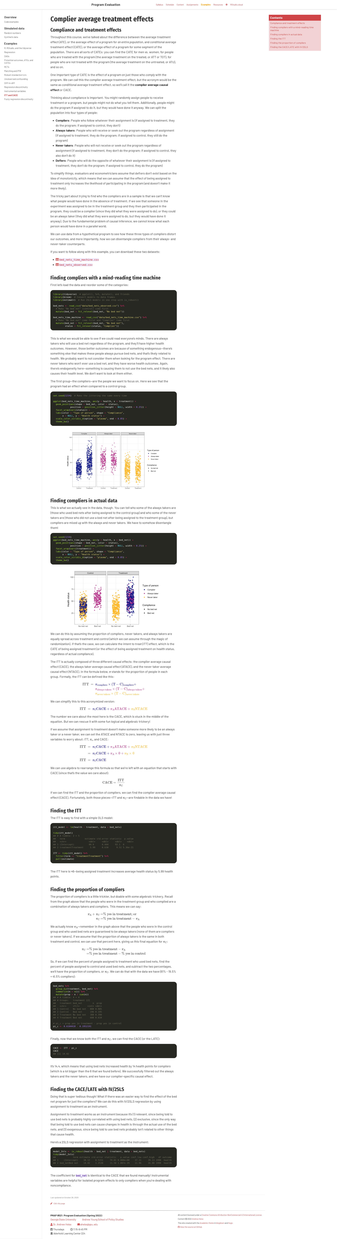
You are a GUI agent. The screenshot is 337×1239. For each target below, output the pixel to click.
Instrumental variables (15, 91)
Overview (10, 17)
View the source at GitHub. (191, 1227)
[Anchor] (123, 29)
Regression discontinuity (16, 87)
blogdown (220, 1223)
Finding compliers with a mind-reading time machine (292, 28)
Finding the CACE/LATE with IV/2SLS (289, 47)
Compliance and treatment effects (287, 23)
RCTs (6, 67)
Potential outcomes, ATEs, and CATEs (18, 61)
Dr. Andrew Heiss (62, 1224)
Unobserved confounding (16, 79)
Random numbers (12, 33)
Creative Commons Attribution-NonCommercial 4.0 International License (232, 1215)
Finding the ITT (278, 38)
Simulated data (14, 28)
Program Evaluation (105, 4)
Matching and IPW (12, 71)
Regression (9, 52)
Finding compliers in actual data (286, 34)
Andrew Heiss (197, 1219)
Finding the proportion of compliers (288, 42)
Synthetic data (11, 37)
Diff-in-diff (9, 83)
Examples (10, 43)
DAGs (6, 56)
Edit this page (59, 1203)
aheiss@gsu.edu (89, 1224)
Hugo (230, 1223)
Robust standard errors (15, 75)
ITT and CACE (11, 95)
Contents (276, 17)
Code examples (11, 21)
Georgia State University (63, 1219)
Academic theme (207, 1223)
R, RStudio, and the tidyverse (17, 48)
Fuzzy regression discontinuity (18, 99)
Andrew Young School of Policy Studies (103, 1219)
